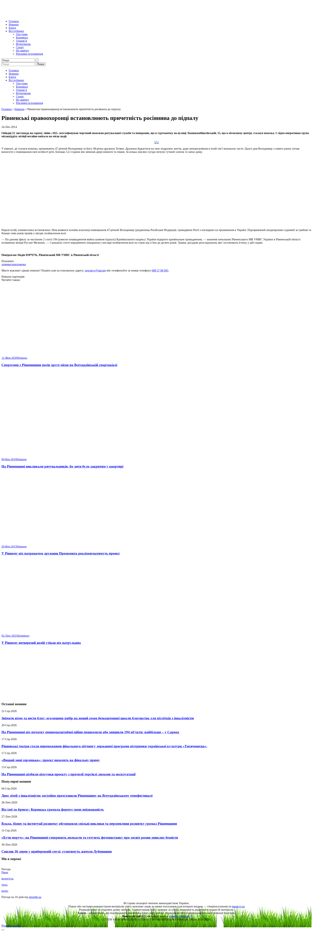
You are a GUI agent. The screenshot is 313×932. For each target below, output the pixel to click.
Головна (14, 21)
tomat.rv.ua (238, 906)
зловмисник (8, 264)
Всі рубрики (16, 31)
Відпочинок (23, 44)
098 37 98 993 (160, 270)
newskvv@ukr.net (95, 270)
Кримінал (22, 37)
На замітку (22, 50)
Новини (14, 24)
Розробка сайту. (11, 925)
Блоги (12, 27)
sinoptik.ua (35, 897)
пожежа (21, 264)
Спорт (20, 47)
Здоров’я (21, 40)
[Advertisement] (156, 673)
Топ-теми (22, 34)
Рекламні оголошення (29, 53)
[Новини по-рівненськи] (46, 15)
